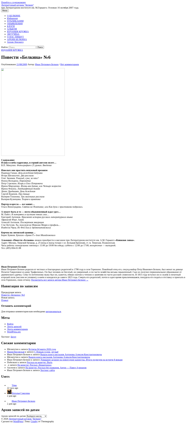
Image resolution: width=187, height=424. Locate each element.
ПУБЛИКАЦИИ (15, 21)
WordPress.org (14, 332)
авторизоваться (53, 311)
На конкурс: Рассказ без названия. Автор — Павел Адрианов (55, 367)
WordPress (18, 421)
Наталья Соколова (21, 393)
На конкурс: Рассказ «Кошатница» (34, 365)
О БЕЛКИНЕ (13, 15)
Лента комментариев (17, 329)
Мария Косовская (15, 352)
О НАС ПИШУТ (15, 37)
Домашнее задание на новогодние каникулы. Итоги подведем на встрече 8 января (81, 359)
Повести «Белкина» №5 (13, 295)
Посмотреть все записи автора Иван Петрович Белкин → (59, 280)
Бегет (13, 337)
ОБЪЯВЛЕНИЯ (15, 23)
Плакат (4, 300)
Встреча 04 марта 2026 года (42, 349)
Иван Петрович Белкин (23, 401)
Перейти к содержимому (13, 2)
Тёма (14, 385)
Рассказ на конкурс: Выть (39, 362)
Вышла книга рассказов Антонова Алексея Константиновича (71, 354)
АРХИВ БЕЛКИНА (17, 39)
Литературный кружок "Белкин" (17, 5)
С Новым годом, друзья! (46, 352)
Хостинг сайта (47, 370)
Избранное (12, 18)
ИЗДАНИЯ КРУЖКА (18, 31)
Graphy (34, 421)
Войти (10, 324)
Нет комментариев (69, 64)
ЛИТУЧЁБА (13, 34)
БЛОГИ (11, 26)
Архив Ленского (15, 42)
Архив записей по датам (13, 416)
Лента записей (14, 326)
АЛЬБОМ (12, 29)
